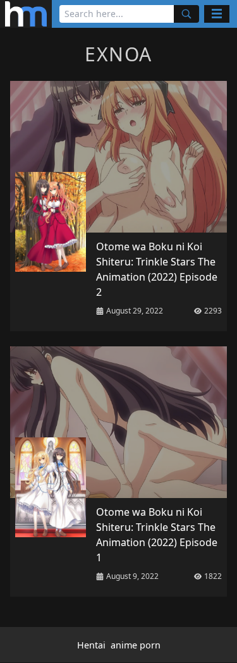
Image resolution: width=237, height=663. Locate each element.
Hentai (91, 645)
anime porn (136, 645)
